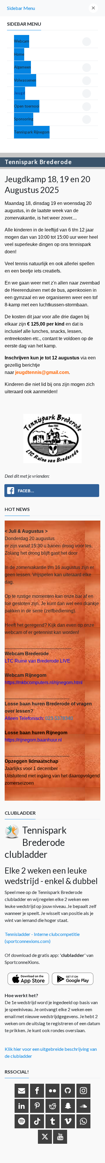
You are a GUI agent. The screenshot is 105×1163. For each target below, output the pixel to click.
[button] (93, 8)
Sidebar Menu (21, 8)
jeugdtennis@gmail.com (42, 372)
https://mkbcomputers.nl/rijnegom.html (44, 682)
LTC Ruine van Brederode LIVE (37, 660)
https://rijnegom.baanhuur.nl (33, 739)
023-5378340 (59, 718)
